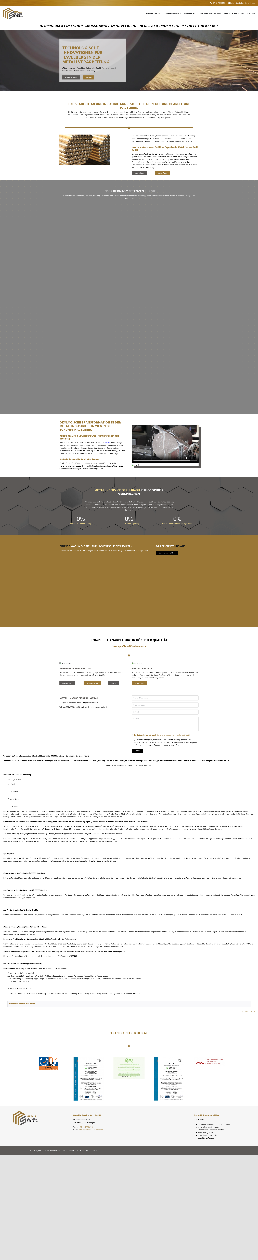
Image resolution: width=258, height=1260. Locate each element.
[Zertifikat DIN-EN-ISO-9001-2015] (88, 1058)
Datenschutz (84, 1151)
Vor (252, 1012)
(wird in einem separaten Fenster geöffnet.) (162, 735)
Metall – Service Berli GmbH (49, 1151)
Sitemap (94, 1151)
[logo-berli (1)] (13, 8)
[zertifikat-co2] (128, 1058)
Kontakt (65, 1151)
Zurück (246, 1012)
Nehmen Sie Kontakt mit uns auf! (22, 1004)
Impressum (73, 1151)
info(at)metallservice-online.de (91, 1130)
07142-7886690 (86, 1127)
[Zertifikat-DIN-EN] (169, 1058)
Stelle (107, 442)
